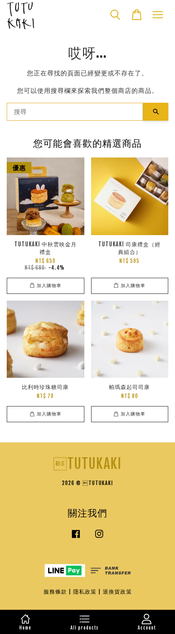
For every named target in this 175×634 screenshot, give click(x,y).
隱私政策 (84, 591)
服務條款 (55, 591)
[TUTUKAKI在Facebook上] (76, 538)
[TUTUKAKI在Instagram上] (99, 538)
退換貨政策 (117, 591)
